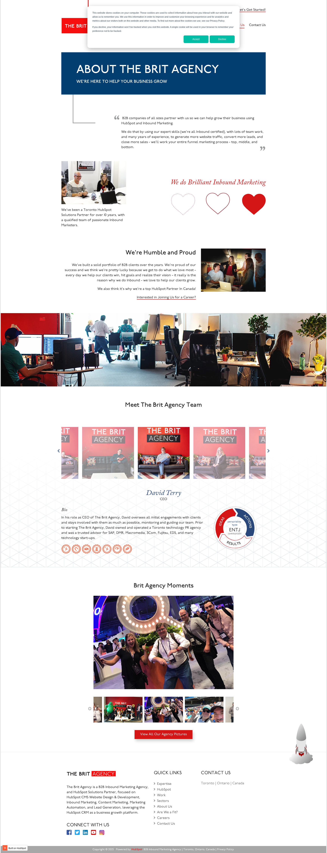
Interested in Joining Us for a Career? (166, 297)
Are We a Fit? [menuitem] (167, 812)
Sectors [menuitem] (163, 801)
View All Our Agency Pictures (163, 734)
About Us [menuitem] (164, 806)
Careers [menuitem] (163, 818)
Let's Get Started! (252, 10)
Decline (222, 39)
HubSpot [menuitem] (164, 789)
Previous (58, 451)
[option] (163, 643)
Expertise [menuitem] (164, 784)
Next (268, 451)
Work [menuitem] (161, 795)
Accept (195, 39)
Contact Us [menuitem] (257, 25)
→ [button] (237, 709)
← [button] (90, 709)
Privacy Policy (226, 849)
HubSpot (137, 849)
